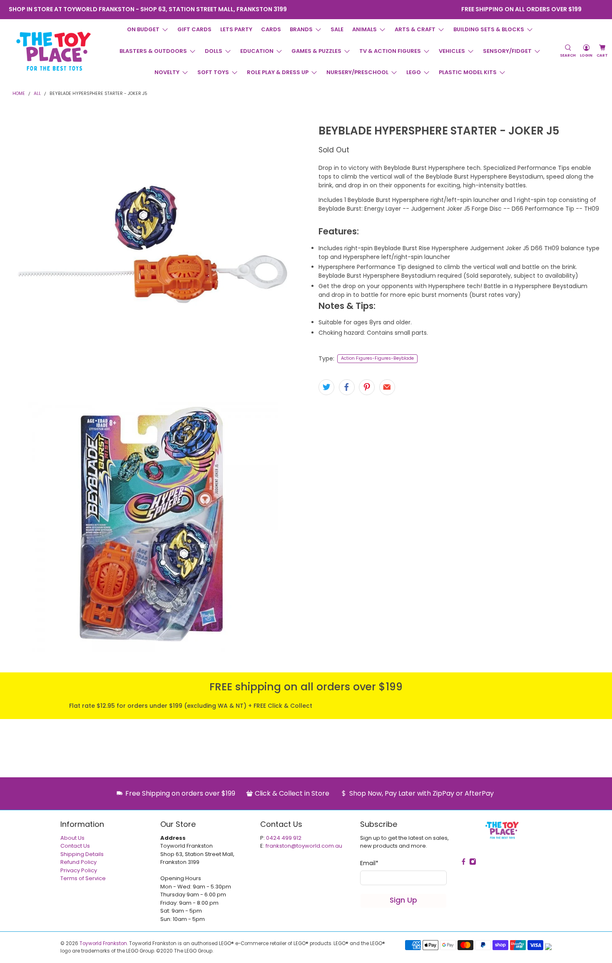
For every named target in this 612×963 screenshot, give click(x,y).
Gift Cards (194, 29)
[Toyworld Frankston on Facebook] (366, 9)
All (37, 94)
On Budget (143, 29)
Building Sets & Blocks (488, 29)
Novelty (166, 72)
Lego (413, 72)
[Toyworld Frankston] (53, 51)
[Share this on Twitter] (326, 387)
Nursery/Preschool (357, 72)
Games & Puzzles (316, 51)
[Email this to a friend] (387, 387)
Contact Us (75, 846)
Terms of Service (83, 878)
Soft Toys (213, 72)
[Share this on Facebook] (347, 387)
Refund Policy (78, 862)
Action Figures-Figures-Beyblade (377, 358)
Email (369, 863)
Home (18, 94)
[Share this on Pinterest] (367, 387)
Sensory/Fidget (507, 51)
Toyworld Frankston (103, 943)
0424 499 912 (283, 838)
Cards (271, 29)
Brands (301, 29)
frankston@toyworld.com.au (304, 846)
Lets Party (236, 29)
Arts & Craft (415, 29)
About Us (72, 838)
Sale (337, 29)
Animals (364, 29)
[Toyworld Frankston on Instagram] (377, 9)
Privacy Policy (78, 870)
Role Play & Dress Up (277, 72)
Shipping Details (82, 854)
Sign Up (403, 900)
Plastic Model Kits (468, 72)
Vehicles (452, 51)
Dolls (213, 51)
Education (257, 51)
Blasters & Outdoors (153, 51)
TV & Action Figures (390, 51)
